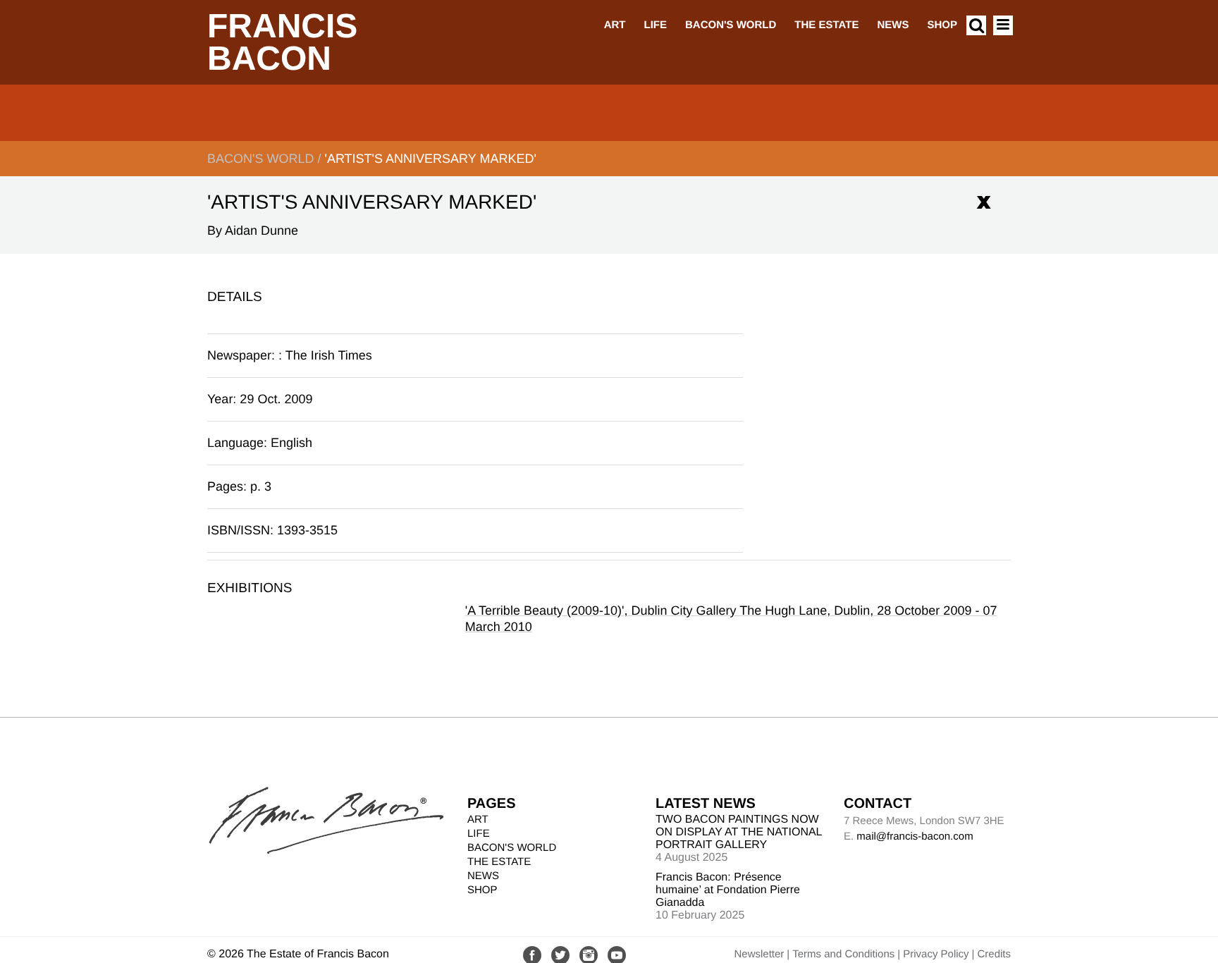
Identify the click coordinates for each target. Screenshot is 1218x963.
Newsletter (759, 954)
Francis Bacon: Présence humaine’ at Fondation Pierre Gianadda (728, 890)
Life (655, 25)
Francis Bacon (282, 43)
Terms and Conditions (843, 954)
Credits (994, 954)
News (893, 25)
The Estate (826, 25)
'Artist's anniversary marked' (430, 159)
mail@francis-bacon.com (914, 836)
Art (615, 25)
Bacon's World (730, 25)
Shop (942, 25)
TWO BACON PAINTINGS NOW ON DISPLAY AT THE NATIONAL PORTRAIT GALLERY (739, 832)
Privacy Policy (935, 954)
